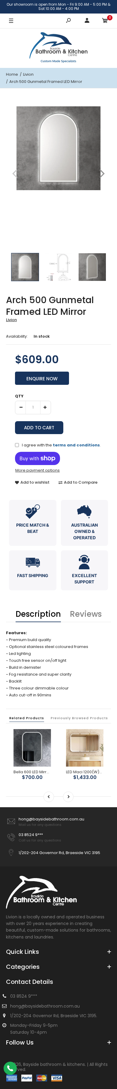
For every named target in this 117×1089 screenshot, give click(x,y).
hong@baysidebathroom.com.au (51, 819)
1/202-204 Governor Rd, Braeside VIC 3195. (53, 1016)
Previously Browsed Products (79, 718)
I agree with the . (61, 445)
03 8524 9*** (31, 835)
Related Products (26, 718)
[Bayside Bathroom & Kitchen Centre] (58, 48)
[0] (105, 21)
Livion (11, 320)
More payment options (37, 470)
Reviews (86, 614)
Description (38, 614)
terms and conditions (76, 445)
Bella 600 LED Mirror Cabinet (40, 772)
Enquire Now (42, 379)
